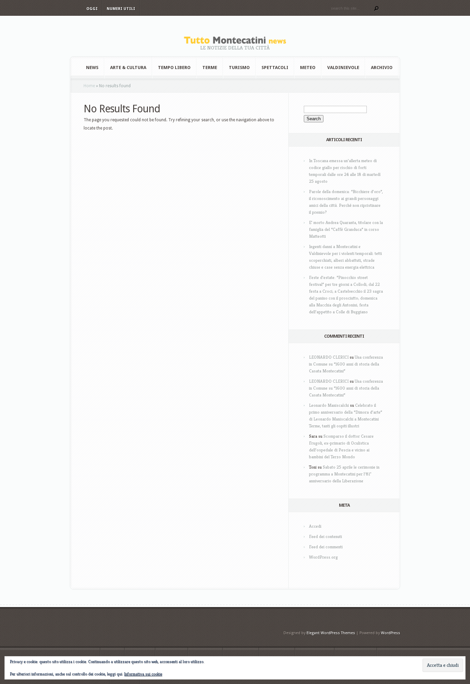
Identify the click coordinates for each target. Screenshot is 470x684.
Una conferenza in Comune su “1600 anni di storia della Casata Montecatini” (346, 364)
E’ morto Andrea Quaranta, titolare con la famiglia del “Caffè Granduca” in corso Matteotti (346, 229)
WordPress (390, 633)
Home (89, 85)
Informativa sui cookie (143, 673)
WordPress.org (323, 557)
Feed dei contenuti (325, 536)
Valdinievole (343, 67)
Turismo (239, 67)
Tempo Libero (174, 67)
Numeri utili (121, 9)
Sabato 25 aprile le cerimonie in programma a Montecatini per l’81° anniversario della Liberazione (344, 474)
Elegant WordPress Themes (331, 633)
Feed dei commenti (326, 547)
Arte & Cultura (128, 67)
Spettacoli (274, 67)
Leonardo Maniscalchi (329, 405)
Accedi (315, 526)
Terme (209, 67)
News (92, 67)
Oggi (92, 9)
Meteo (308, 67)
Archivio (382, 67)
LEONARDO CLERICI (329, 357)
